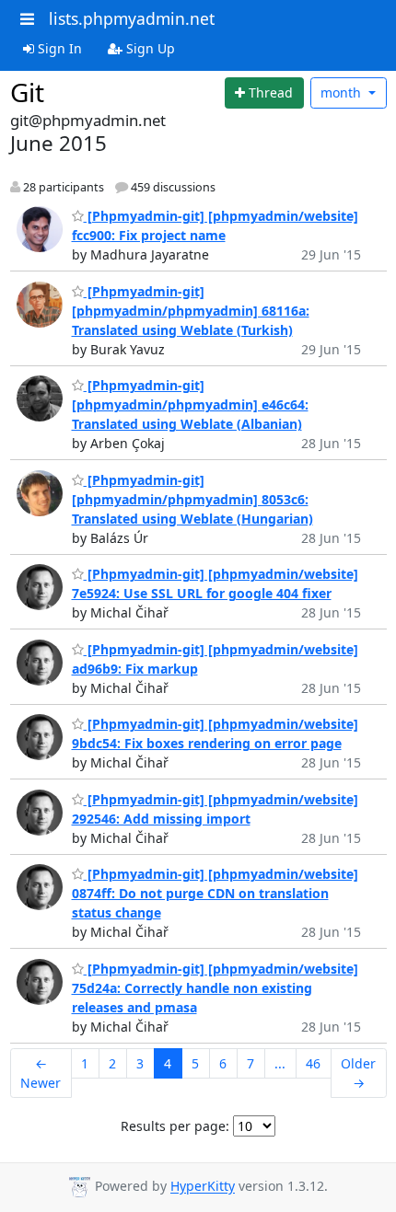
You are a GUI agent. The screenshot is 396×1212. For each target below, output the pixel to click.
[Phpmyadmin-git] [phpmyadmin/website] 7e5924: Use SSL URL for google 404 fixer (215, 583)
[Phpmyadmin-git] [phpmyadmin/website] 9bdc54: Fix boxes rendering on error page (215, 733)
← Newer (40, 1073)
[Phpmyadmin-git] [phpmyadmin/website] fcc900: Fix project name (215, 225)
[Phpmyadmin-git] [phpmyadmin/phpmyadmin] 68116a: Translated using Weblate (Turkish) (190, 311)
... (279, 1063)
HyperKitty (202, 1186)
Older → (358, 1073)
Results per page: (175, 1126)
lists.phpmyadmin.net (132, 18)
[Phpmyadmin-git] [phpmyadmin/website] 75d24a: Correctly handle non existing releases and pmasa (215, 988)
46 (313, 1063)
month (342, 92)
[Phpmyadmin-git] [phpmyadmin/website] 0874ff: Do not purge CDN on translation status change (215, 893)
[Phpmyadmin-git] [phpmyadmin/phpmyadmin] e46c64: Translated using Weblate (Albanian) (190, 404)
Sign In (58, 48)
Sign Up (148, 48)
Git (27, 92)
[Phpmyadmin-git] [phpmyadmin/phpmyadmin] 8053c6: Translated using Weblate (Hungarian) (192, 499)
